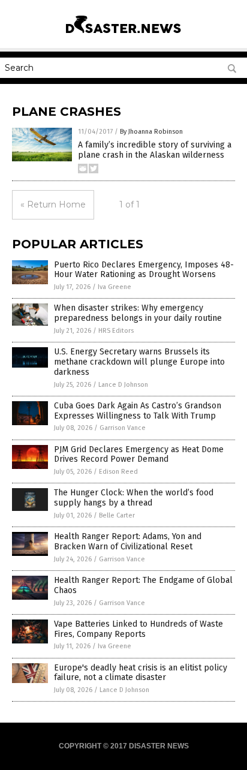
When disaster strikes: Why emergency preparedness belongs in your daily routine (138, 313)
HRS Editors (116, 331)
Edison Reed (118, 472)
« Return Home (53, 204)
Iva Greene (114, 287)
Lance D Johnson (123, 385)
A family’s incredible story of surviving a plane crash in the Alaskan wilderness (154, 150)
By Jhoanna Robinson (151, 132)
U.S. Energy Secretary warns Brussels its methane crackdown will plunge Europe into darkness (139, 362)
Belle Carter (117, 515)
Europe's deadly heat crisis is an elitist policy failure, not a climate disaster (140, 673)
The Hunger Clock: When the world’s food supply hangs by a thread (133, 498)
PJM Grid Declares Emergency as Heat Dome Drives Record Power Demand (139, 454)
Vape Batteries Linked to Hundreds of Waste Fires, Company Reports (138, 629)
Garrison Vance (123, 428)
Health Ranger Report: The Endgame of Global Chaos (143, 585)
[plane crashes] (123, 35)
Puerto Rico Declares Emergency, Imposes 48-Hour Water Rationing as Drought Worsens (144, 270)
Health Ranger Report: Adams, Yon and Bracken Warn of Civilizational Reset (127, 541)
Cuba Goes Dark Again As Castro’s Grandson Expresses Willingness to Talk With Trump (137, 411)
